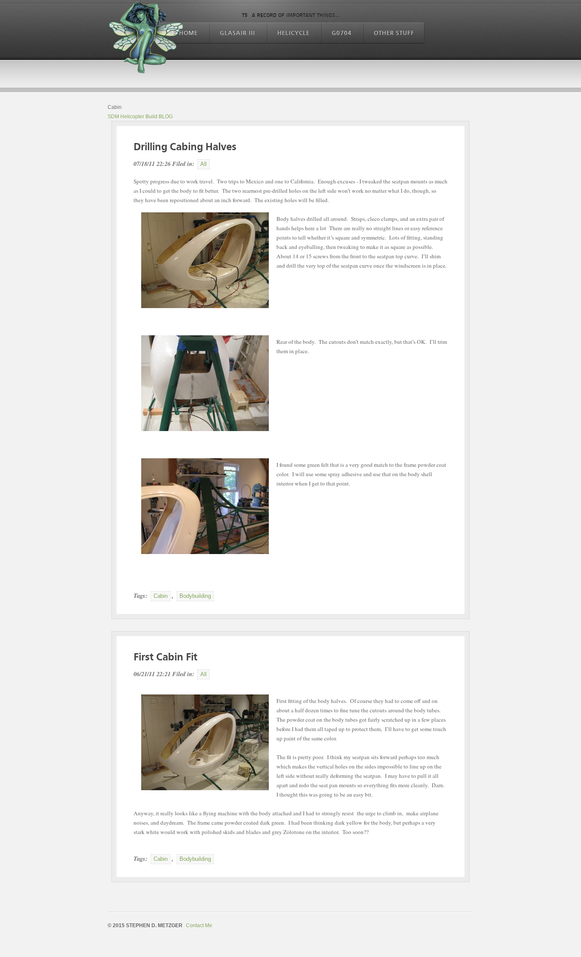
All (203, 164)
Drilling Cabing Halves (185, 147)
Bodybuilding (195, 596)
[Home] (146, 38)
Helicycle (293, 33)
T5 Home (184, 33)
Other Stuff (394, 33)
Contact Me (199, 925)
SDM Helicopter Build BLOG (140, 117)
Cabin (161, 596)
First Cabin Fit (165, 657)
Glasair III (237, 33)
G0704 (342, 33)
